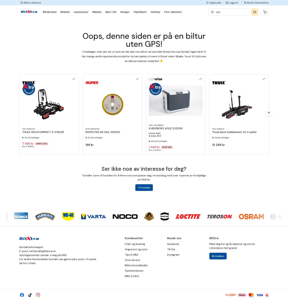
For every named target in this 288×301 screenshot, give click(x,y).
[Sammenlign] (74, 79)
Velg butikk (215, 2)
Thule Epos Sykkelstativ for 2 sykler (234, 132)
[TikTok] (30, 295)
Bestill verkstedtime (258, 2)
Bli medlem (218, 256)
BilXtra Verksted (32, 2)
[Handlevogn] (265, 12)
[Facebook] (22, 295)
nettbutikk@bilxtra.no (42, 251)
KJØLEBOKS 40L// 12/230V (166, 128)
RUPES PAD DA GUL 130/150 (103, 132)
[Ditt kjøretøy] (254, 12)
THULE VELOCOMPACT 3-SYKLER (43, 132)
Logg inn (233, 2)
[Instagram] (38, 295)
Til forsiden (144, 187)
